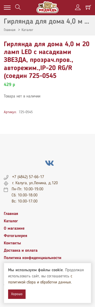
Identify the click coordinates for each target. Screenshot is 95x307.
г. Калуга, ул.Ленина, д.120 (35, 183)
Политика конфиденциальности (32, 258)
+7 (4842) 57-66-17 (28, 177)
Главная (9, 30)
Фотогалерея (15, 236)
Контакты (12, 243)
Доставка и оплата (20, 251)
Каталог (27, 30)
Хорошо (17, 294)
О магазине (14, 229)
